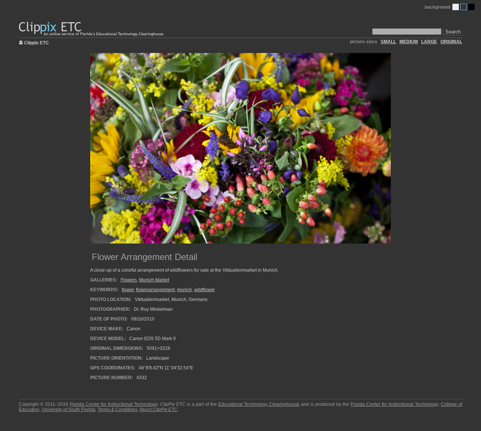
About (158, 409)
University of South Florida (68, 409)
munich (184, 289)
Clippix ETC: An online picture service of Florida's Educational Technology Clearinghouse (91, 29)
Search (453, 32)
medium (408, 41)
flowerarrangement (155, 289)
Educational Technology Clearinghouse (259, 404)
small (388, 41)
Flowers (129, 280)
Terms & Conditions (118, 409)
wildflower (204, 289)
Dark (471, 7)
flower (128, 289)
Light (455, 7)
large (429, 41)
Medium (463, 7)
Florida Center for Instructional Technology (113, 404)
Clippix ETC (36, 42)
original (451, 41)
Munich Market (154, 280)
